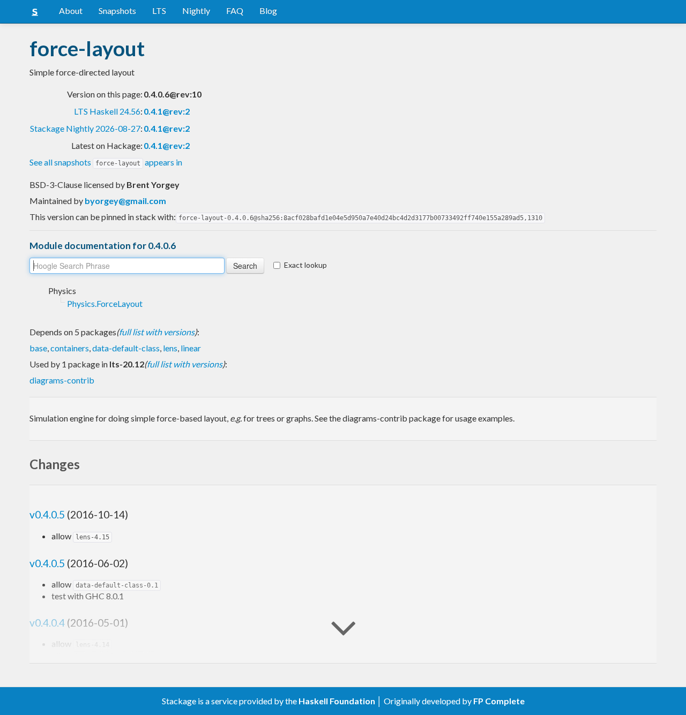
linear (191, 348)
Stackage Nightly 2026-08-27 (85, 128)
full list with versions (157, 332)
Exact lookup (305, 264)
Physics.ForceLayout (105, 303)
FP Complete (499, 701)
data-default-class (126, 348)
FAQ (234, 10)
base (38, 348)
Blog (268, 10)
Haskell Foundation (337, 701)
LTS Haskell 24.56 (107, 111)
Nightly (196, 10)
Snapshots (117, 10)
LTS (159, 10)
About (71, 10)
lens (170, 348)
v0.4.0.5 (47, 514)
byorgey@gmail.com (125, 200)
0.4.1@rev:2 (167, 111)
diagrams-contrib (61, 380)
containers (69, 348)
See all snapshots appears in (105, 162)
